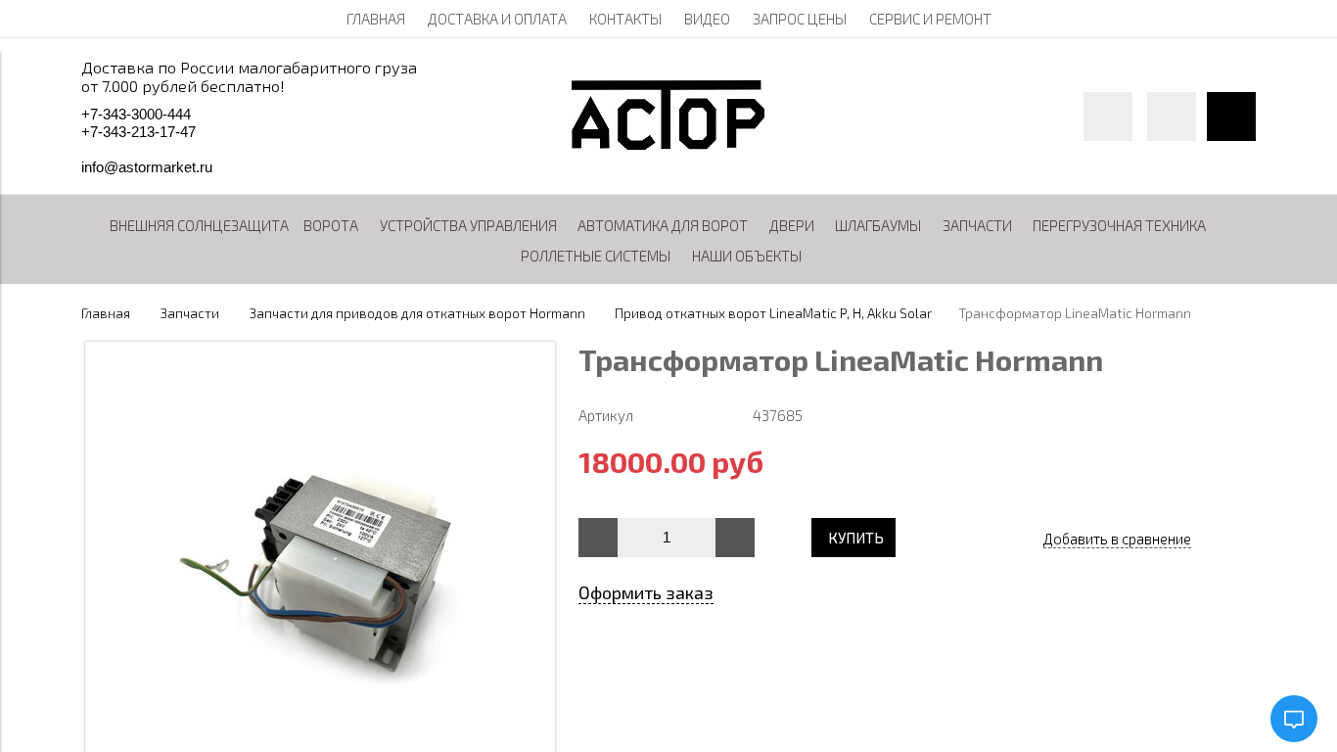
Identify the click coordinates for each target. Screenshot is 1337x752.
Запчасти (190, 313)
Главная (105, 313)
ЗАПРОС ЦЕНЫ (800, 18)
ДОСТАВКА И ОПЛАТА (497, 18)
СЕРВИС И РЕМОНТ (930, 18)
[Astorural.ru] (668, 144)
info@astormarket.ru (146, 167)
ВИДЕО (707, 18)
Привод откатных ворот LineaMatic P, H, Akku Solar (773, 313)
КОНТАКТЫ (625, 18)
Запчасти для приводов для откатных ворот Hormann (417, 313)
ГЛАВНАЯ (375, 18)
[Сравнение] (1171, 116)
